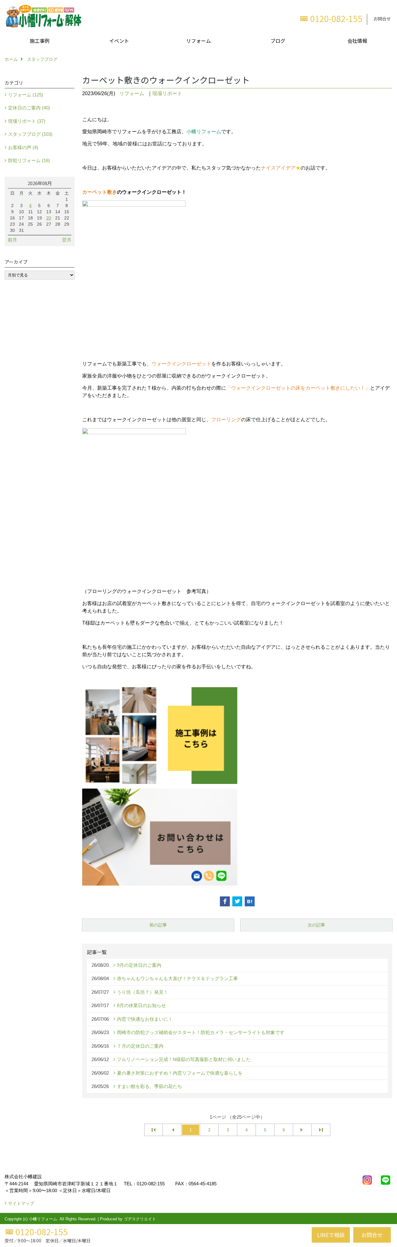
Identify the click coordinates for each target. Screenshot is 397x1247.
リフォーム (198, 40)
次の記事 (316, 924)
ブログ (277, 40)
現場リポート (167, 93)
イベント (119, 40)
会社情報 (357, 40)
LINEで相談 (331, 1235)
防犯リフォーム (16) (29, 160)
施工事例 (40, 40)
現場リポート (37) (26, 121)
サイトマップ (21, 1203)
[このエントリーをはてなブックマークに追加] (250, 901)
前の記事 (158, 924)
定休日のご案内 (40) (29, 107)
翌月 (66, 239)
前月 (12, 239)
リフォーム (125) (25, 94)
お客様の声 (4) (23, 147)
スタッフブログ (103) (30, 134)
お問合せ (382, 18)
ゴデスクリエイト (140, 1219)
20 (48, 217)
